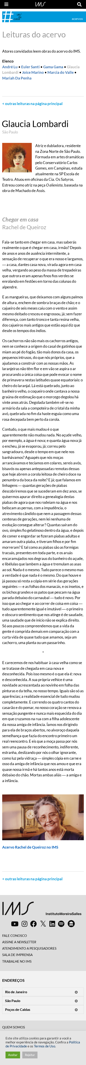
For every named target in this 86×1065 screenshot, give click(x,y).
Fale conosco (14, 936)
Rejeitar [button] (30, 1055)
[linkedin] (52, 924)
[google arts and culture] (71, 923)
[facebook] (33, 924)
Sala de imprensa (17, 955)
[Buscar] (79, 4)
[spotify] (61, 924)
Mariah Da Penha (17, 78)
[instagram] (24, 924)
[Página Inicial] (40, 3)
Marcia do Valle (60, 72)
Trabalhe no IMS (17, 961)
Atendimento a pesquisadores (29, 948)
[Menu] (6, 4)
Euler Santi (30, 67)
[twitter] (43, 924)
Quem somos (13, 1027)
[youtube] (15, 924)
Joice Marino (33, 72)
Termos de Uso (44, 1046)
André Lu (10, 67)
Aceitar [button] (12, 1055)
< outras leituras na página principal (32, 103)
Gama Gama (53, 67)
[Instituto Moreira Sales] (41, 910)
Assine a (19, 942)
